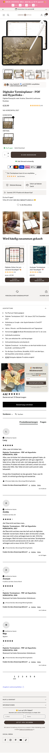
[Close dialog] (46, 365)
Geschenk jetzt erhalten (36, 383)
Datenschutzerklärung (37, 387)
